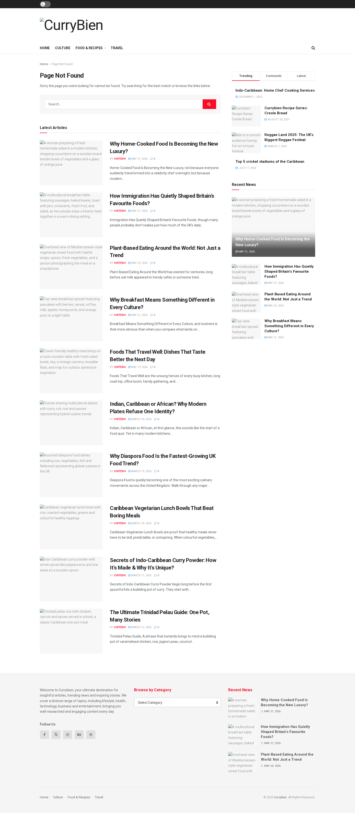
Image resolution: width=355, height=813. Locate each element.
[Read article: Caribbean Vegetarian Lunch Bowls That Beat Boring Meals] (71, 527)
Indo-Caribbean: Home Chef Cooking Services (275, 90)
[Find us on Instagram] (67, 734)
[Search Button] (313, 48)
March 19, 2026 (140, 471)
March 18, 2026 (140, 523)
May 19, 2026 (139, 367)
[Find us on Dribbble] (90, 734)
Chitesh (120, 158)
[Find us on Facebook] (44, 734)
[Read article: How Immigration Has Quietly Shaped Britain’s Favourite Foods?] (71, 214)
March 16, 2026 (140, 627)
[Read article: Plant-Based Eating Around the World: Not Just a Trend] (71, 266)
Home (45, 48)
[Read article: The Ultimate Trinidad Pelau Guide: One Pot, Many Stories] (71, 631)
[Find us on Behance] (79, 734)
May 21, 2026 (139, 315)
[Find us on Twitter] (56, 734)
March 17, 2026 (140, 575)
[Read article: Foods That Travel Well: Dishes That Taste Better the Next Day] (71, 370)
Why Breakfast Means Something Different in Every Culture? (289, 326)
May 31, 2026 (139, 158)
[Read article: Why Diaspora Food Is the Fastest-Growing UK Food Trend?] (71, 475)
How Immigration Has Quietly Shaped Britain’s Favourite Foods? (289, 271)
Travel (117, 48)
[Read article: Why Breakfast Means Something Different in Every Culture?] (71, 318)
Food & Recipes (89, 48)
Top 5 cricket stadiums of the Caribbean (269, 161)
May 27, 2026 (139, 210)
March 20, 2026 (140, 419)
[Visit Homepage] (71, 25)
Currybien (280, 797)
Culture (62, 48)
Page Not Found (62, 64)
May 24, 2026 (139, 262)
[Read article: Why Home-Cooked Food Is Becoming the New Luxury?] (71, 162)
